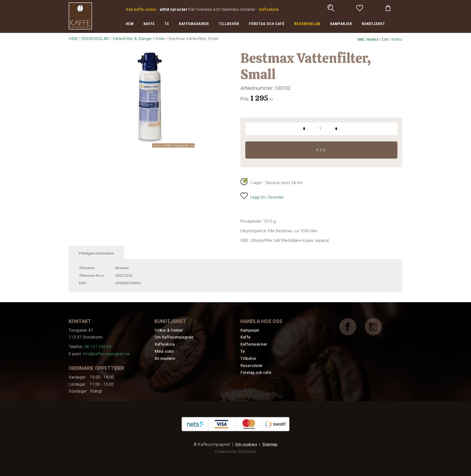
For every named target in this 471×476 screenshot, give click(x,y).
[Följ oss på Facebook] (351, 326)
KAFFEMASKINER (194, 24)
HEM (130, 24)
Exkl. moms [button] (391, 39)
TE (167, 24)
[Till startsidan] (80, 15)
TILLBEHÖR (229, 24)
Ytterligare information (96, 253)
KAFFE (149, 24)
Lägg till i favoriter (267, 197)
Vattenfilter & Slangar (132, 38)
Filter (160, 38)
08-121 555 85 (98, 346)
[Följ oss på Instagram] (377, 326)
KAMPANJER (341, 24)
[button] (368, 39)
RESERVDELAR (307, 24)
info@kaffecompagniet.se (106, 354)
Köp (321, 150)
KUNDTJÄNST (373, 24)
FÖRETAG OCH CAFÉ (267, 24)
